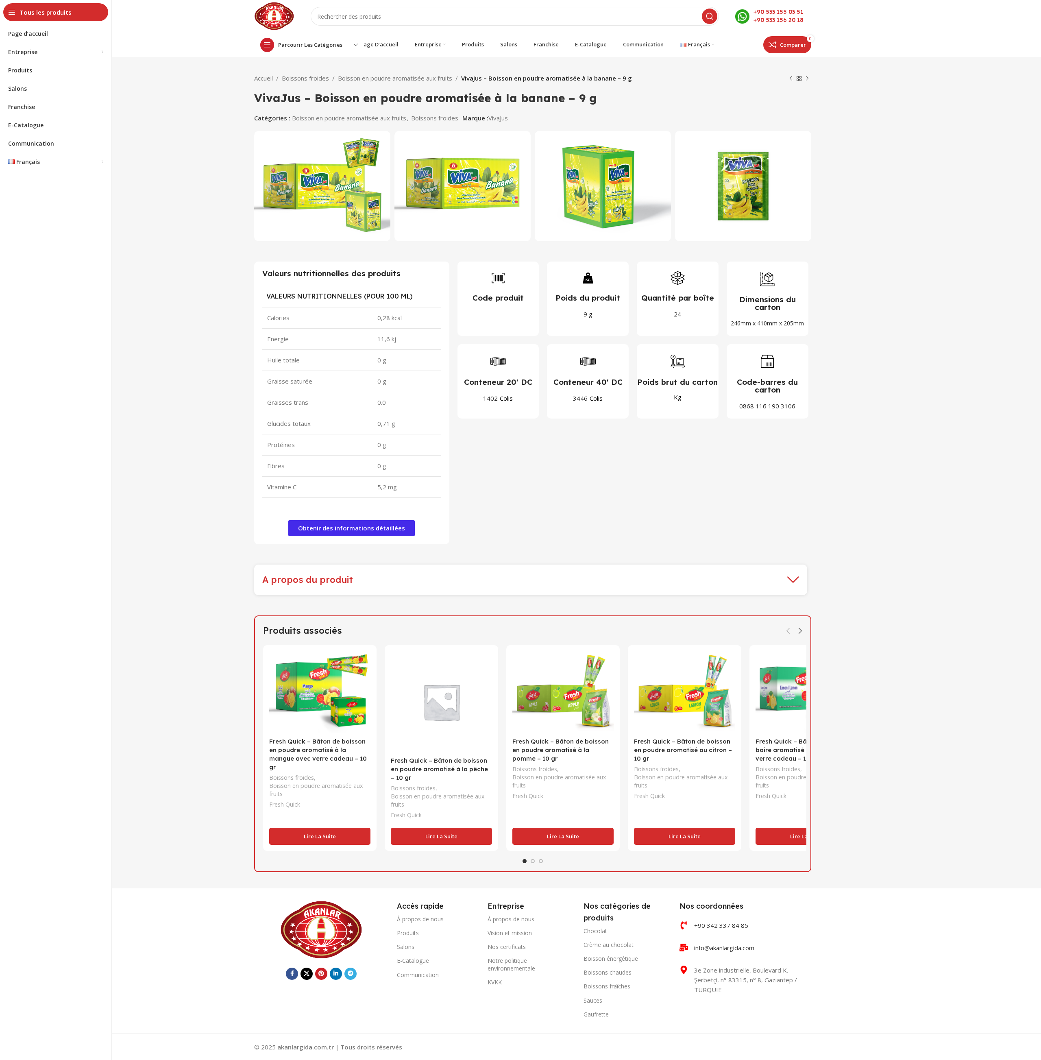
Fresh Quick (284, 804)
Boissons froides (305, 78)
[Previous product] (791, 79)
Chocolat (595, 931)
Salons (405, 947)
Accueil (263, 78)
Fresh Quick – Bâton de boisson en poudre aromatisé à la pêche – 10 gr (439, 769)
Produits (408, 933)
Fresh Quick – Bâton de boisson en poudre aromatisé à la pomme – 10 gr (560, 749)
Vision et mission (510, 933)
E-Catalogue (413, 960)
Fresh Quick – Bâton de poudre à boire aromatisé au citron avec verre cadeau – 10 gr (806, 749)
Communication (418, 975)
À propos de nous (420, 919)
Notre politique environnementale (511, 964)
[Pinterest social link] (321, 974)
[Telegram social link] (350, 974)
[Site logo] (274, 15)
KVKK (495, 982)
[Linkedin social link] (336, 974)
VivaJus (498, 118)
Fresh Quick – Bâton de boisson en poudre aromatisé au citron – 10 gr (683, 749)
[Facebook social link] (292, 974)
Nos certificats (507, 947)
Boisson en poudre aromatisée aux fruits (395, 78)
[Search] (709, 16)
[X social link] (307, 974)
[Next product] (807, 79)
